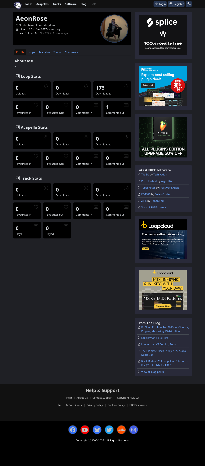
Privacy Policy (94, 405)
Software (71, 4)
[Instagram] (133, 429)
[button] (189, 4)
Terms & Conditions (70, 405)
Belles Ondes (162, 194)
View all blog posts (152, 372)
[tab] (20, 52)
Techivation (160, 174)
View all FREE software (154, 207)
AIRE (144, 201)
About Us (82, 397)
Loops (28, 4)
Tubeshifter (148, 187)
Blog (83, 4)
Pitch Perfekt (149, 181)
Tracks (57, 4)
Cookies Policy (116, 405)
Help (93, 4)
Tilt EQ (145, 174)
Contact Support (102, 397)
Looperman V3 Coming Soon (158, 344)
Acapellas (42, 4)
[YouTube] (84, 429)
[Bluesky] (97, 429)
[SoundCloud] (121, 429)
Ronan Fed (157, 201)
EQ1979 (146, 194)
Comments (71, 52)
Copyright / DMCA (128, 397)
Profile (20, 52)
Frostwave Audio (169, 187)
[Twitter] (109, 429)
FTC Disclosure (138, 405)
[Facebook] (72, 429)
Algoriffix (166, 181)
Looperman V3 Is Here (154, 338)
